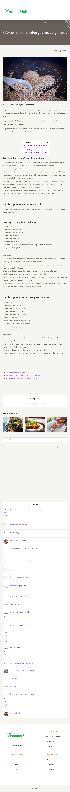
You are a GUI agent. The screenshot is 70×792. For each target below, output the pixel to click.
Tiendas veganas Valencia (18, 577)
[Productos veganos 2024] (6, 585)
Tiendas (18, 764)
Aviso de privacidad (52, 741)
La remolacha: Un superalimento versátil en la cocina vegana (35, 418)
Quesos (52, 764)
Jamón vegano (14, 569)
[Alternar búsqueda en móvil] (63, 17)
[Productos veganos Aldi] (6, 625)
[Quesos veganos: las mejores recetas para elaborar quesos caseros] (57, 424)
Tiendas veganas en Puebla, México (22, 694)
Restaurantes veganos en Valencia (21, 670)
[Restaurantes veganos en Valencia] (6, 670)
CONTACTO (17, 745)
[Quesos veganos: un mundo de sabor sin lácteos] (6, 510)
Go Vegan (13, 678)
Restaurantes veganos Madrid (20, 562)
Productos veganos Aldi (17, 625)
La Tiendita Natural (16, 686)
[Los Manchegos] (6, 532)
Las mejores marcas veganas (19, 524)
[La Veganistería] (6, 713)
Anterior (54, 50)
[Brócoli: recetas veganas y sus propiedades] (13, 424)
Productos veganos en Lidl (19, 612)
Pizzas (52, 769)
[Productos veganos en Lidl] (6, 612)
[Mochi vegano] (6, 647)
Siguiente (62, 50)
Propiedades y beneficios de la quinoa (34, 145)
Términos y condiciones (52, 736)
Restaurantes (18, 759)
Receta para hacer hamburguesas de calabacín (23, 375)
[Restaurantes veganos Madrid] (6, 562)
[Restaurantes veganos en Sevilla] (6, 663)
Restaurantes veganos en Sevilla (21, 663)
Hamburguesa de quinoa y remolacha (36, 152)
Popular (35, 504)
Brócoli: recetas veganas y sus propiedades (13, 419)
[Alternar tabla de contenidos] (46, 142)
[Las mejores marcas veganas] (6, 524)
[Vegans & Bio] (6, 604)
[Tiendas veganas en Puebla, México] (6, 694)
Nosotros (52, 746)
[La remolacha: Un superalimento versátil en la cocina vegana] (35, 424)
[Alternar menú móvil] (66, 17)
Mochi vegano (14, 647)
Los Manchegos (15, 532)
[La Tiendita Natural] (6, 686)
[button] (4, 424)
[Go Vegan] (6, 678)
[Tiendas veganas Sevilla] (6, 540)
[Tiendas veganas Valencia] (6, 578)
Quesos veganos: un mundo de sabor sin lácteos (26, 510)
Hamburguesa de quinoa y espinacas (36, 150)
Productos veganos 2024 (18, 585)
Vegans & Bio (14, 604)
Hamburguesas (52, 759)
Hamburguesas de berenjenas (17, 372)
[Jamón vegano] (6, 570)
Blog (18, 769)
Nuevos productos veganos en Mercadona (24, 548)
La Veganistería (15, 713)
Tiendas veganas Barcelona (19, 596)
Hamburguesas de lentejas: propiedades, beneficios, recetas (27, 378)
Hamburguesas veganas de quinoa (35, 148)
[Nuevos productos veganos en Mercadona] (6, 548)
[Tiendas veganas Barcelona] (6, 596)
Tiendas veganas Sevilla (18, 540)
